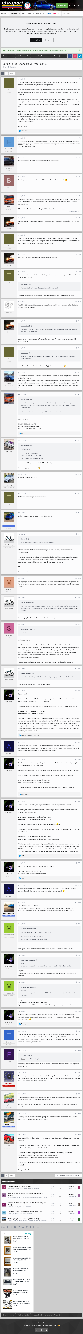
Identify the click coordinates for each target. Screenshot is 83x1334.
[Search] (79, 5)
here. (66, 50)
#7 (80, 235)
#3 (80, 157)
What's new (26, 13)
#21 (79, 598)
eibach (20, 144)
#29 (79, 885)
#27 (79, 801)
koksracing (73, 1213)
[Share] (76, 79)
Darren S (10, 1220)
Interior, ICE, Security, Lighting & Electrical (35, 1220)
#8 (80, 254)
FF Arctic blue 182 (10, 917)
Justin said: (24, 284)
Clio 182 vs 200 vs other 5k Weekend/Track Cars (25, 1212)
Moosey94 (11, 1214)
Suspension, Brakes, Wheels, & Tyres (36, 1198)
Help (55, 1325)
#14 (79, 394)
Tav (5, 67)
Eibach (34, 92)
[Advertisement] (62, 1246)
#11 (79, 321)
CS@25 (48, 13)
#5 (80, 196)
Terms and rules (36, 1325)
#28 (79, 863)
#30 (79, 902)
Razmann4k (11, 1198)
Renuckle (73, 1220)
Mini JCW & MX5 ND (9, 487)
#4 (80, 176)
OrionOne (11, 1207)
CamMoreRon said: (27, 929)
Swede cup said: (26, 602)
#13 (79, 372)
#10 (79, 302)
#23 (79, 668)
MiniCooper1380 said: (28, 960)
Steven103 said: (26, 673)
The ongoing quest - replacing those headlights (24, 1218)
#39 (79, 1113)
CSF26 (55, 13)
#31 (79, 924)
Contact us (26, 1325)
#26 (79, 759)
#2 (80, 138)
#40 (79, 1135)
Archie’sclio (11, 1188)
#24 (79, 691)
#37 (79, 1073)
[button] (74, 5)
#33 (79, 982)
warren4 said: (25, 326)
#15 (79, 441)
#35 (79, 1031)
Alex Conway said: (27, 629)
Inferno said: (25, 399)
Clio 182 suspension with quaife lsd (20, 1186)
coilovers (37, 238)
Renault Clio (8, 937)
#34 (79, 1011)
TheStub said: (25, 1055)
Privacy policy (47, 1325)
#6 (80, 218)
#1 (80, 79)
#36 (79, 1050)
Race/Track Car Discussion (32, 1188)
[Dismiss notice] (80, 50)
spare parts (69, 1034)
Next (11, 73)
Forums (14, 13)
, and (30, 735)
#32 (79, 955)
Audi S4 (8, 385)
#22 (79, 624)
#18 (79, 513)
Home (3, 13)
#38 (79, 1094)
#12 (79, 348)
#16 (79, 474)
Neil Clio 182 (72, 1205)
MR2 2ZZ (10, 1107)
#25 (79, 742)
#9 (80, 271)
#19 (79, 534)
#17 (79, 493)
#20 (79, 578)
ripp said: (24, 539)
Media (38, 13)
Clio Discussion (27, 1207)
